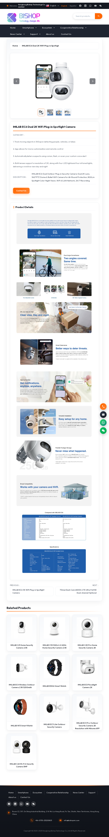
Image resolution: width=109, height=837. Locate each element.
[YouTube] (95, 6)
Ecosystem (47, 28)
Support (34, 34)
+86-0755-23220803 (43, 820)
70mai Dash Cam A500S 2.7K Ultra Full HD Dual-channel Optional (78, 591)
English (64, 6)
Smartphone (28, 28)
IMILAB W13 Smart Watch (22, 725)
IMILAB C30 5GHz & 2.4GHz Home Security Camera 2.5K (54, 646)
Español (73, 6)
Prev (16, 81)
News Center (16, 34)
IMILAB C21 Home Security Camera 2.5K (22, 646)
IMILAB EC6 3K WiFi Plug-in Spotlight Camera (28, 591)
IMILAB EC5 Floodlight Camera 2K (87, 686)
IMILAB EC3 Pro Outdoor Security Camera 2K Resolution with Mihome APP (87, 726)
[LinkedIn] (85, 6)
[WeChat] (100, 6)
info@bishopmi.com (71, 820)
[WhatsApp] (90, 6)
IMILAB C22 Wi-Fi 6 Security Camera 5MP (22, 765)
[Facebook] (80, 6)
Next (92, 81)
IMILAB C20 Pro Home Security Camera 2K (87, 646)
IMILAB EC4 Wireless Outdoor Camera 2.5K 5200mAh (22, 686)
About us (50, 34)
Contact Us (66, 34)
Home (13, 28)
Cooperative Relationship (72, 28)
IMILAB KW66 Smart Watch (54, 686)
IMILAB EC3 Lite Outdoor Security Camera (54, 725)
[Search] (98, 16)
